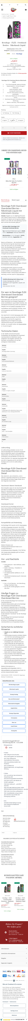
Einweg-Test (14, 730)
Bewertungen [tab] (16, 200)
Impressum (5, 1001)
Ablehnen (14, 1015)
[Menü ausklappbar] (2, 10)
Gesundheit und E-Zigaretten (8, 668)
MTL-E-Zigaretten (8, 527)
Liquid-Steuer (14, 726)
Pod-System (18, 315)
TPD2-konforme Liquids (21, 647)
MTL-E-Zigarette (5, 317)
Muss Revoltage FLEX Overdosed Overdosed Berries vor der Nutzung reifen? (13, 611)
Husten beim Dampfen (10, 552)
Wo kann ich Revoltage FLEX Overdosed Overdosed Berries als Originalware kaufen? (12, 621)
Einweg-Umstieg (14, 694)
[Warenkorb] (26, 10)
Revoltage (19, 54)
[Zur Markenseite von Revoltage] (8, 54)
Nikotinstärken (22, 324)
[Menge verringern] (3, 128)
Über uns (14, 722)
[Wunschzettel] (17, 5)
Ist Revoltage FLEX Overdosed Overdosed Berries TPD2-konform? (12, 617)
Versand (19, 65)
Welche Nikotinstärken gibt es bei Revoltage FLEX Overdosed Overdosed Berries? (13, 604)
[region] (14, 1)
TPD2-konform (20, 274)
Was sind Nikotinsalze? (14, 699)
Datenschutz (13, 1001)
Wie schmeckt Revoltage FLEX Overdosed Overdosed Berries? (12, 601)
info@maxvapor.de (17, 940)
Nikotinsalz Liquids (14, 689)
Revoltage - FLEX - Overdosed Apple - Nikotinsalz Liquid (21, 899)
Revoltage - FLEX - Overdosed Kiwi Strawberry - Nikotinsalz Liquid (7, 900)
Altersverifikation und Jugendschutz (10, 670)
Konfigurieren (14, 1010)
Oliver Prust (20, 279)
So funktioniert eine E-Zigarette (9, 550)
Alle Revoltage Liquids (14, 684)
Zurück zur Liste (5, 14)
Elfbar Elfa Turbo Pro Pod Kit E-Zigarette (14, 182)
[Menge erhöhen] (25, 128)
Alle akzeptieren (14, 1005)
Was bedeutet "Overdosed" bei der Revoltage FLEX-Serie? (13, 614)
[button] (9, 4)
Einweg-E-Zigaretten (15, 306)
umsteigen (15, 308)
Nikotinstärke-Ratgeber (14, 703)
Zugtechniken (14, 708)
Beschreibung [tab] (5, 200)
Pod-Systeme (23, 525)
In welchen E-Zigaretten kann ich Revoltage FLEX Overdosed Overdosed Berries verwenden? (13, 608)
